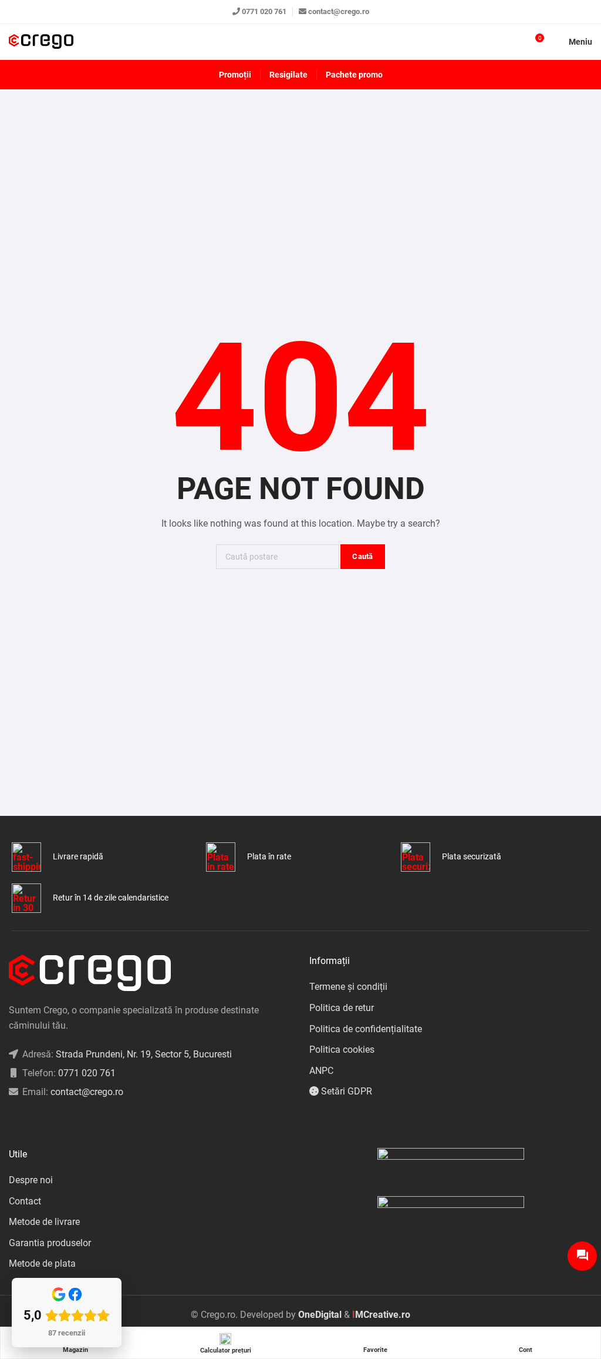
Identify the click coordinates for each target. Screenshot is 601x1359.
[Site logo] (41, 42)
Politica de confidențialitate (365, 1029)
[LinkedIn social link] (41, 1121)
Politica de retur (341, 1007)
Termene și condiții (348, 986)
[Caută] (513, 41)
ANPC (321, 1070)
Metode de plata (42, 1263)
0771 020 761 (264, 11)
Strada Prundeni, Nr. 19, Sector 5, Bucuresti (144, 1054)
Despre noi (31, 1180)
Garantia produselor (50, 1242)
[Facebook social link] (12, 1121)
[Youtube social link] (56, 1121)
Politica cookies (341, 1049)
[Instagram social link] (26, 1121)
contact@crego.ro (338, 11)
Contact (25, 1201)
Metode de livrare (44, 1221)
